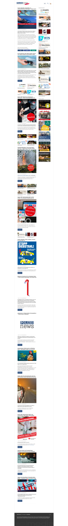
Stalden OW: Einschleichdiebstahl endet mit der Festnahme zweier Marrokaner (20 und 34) (27, 376)
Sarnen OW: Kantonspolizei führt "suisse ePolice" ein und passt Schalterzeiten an (26, 197)
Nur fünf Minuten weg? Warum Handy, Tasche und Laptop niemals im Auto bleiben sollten (27, 54)
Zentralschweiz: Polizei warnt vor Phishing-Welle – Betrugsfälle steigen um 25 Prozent (26, 349)
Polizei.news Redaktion (23, 123)
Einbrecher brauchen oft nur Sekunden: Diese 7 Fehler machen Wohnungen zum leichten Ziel (27, 277)
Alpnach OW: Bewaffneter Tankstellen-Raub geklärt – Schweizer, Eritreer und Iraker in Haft (27, 478)
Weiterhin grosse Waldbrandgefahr (23, 175)
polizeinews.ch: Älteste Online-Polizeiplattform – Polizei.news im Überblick (27, 314)
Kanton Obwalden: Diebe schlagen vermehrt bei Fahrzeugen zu (26, 240)
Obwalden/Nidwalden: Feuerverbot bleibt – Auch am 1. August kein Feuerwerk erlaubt (26, 148)
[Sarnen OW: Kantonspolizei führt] (27, 211)
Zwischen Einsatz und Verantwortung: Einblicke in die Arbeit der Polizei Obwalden (26, 451)
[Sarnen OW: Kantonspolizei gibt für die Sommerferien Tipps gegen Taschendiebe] (27, 428)
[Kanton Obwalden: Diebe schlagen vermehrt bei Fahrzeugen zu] (27, 253)
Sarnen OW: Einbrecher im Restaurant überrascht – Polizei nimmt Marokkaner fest (26, 97)
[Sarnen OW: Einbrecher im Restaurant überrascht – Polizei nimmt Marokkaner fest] (27, 110)
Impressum (19, 514)
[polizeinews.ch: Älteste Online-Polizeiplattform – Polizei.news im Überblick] (27, 324)
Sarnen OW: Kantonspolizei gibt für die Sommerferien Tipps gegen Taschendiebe (26, 415)
